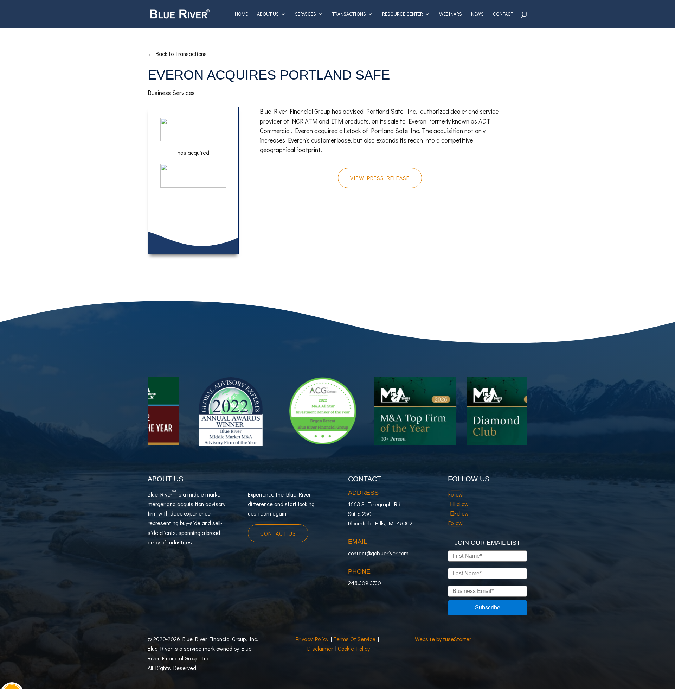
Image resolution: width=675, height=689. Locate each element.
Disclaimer (320, 648)
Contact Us (278, 533)
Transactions (349, 14)
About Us (268, 14)
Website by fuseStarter (443, 639)
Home (241, 14)
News (477, 14)
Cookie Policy (354, 648)
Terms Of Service (354, 639)
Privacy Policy (312, 639)
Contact (503, 14)
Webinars (450, 14)
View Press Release (380, 178)
